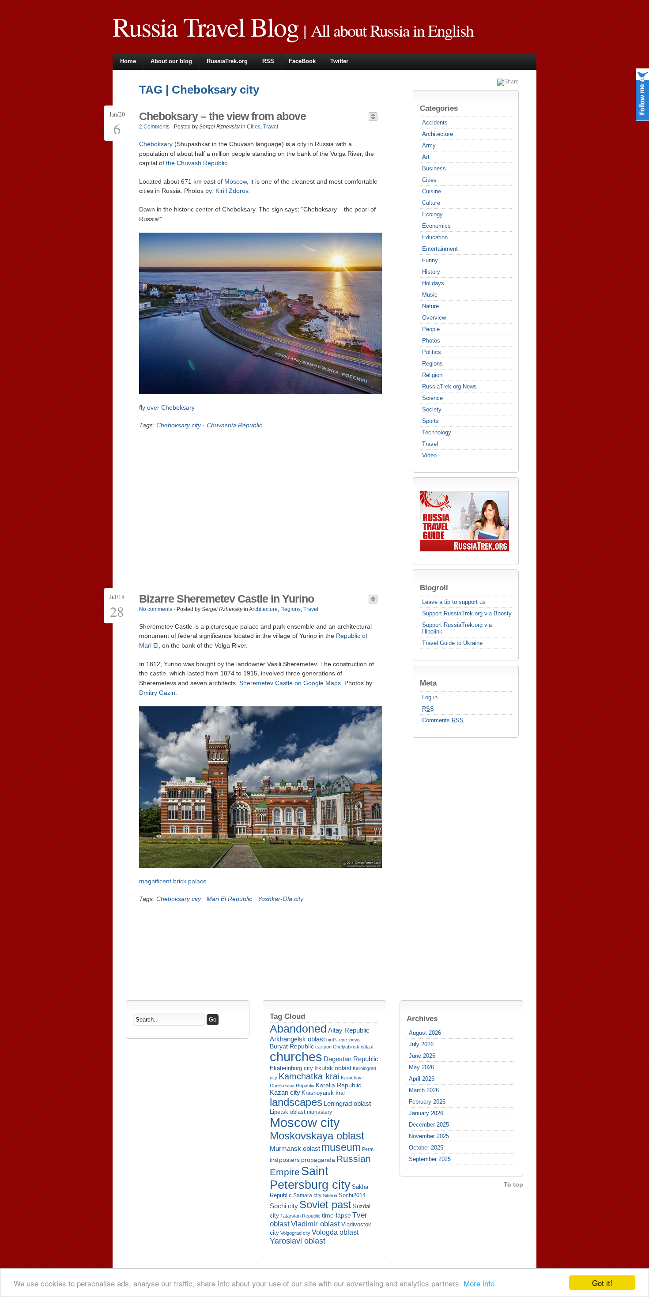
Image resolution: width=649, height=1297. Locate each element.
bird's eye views (343, 1039)
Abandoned (298, 1029)
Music (430, 294)
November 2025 (429, 1136)
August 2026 (425, 1032)
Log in (430, 697)
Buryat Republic (292, 1046)
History (431, 271)
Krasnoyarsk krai (323, 1093)
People (431, 329)
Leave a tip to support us (454, 602)
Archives (422, 1018)
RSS (268, 61)
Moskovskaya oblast (317, 1136)
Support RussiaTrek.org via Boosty (467, 613)
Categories (439, 108)
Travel (430, 444)
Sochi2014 (352, 1195)
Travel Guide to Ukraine (452, 643)
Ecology (432, 214)
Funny (430, 260)
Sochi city (284, 1206)
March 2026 (424, 1090)
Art (426, 157)
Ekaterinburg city (291, 1068)
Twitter (339, 61)
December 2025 (429, 1124)
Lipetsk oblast (288, 1111)
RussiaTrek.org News (449, 386)
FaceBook (302, 61)
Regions (432, 363)
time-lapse (336, 1215)
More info (479, 1283)
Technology (436, 432)
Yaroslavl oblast (297, 1241)
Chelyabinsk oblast (353, 1046)
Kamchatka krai (309, 1076)
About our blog (171, 61)
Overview (434, 317)
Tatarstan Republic (300, 1215)
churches (296, 1057)
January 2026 (426, 1113)
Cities (429, 180)
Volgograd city (295, 1233)
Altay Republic (349, 1030)
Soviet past (325, 1204)
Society (431, 409)
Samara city (307, 1195)
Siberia (330, 1195)
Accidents (435, 122)
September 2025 (430, 1159)
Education (435, 237)
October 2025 (426, 1147)
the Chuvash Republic (196, 162)
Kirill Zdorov (231, 190)
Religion (432, 375)
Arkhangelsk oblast (297, 1039)
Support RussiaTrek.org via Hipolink (457, 628)
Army (429, 145)
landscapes (296, 1102)
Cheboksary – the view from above (222, 116)
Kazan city (285, 1092)
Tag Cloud (287, 1016)
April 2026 (421, 1078)
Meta (428, 683)
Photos (431, 340)
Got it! (602, 1282)
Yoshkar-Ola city (280, 898)
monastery (319, 1112)
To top (513, 1184)
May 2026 (421, 1067)
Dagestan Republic (351, 1059)
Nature (430, 306)
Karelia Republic (338, 1085)
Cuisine (431, 191)
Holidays (433, 283)
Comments (443, 720)
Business (434, 168)
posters (289, 1160)
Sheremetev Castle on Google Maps (290, 682)
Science (432, 398)
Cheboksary (156, 143)
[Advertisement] (213, 504)
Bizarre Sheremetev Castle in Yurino (226, 598)
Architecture (437, 134)
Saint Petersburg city (310, 1178)
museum (341, 1147)
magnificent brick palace (173, 881)
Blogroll (434, 587)
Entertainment (440, 248)
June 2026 (422, 1055)
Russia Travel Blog (205, 26)
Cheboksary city (178, 425)
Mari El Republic (229, 898)
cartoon (323, 1046)
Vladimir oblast (315, 1224)
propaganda (318, 1159)
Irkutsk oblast (332, 1067)
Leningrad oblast (347, 1103)
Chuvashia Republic (234, 425)
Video (429, 455)
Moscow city (305, 1122)
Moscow (235, 181)
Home (128, 61)
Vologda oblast (335, 1232)
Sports (430, 421)
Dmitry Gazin (157, 692)
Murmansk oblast (295, 1148)
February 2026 (427, 1101)
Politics (431, 352)
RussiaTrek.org (227, 61)
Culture (431, 203)
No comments (155, 609)
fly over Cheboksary (167, 407)
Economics (436, 225)
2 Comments (154, 127)
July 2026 (421, 1044)
